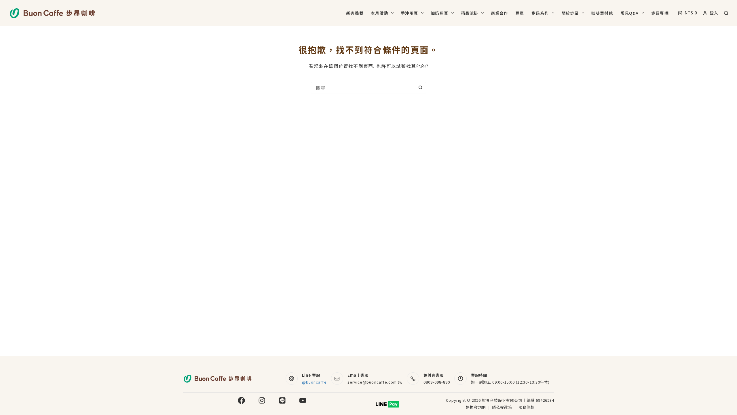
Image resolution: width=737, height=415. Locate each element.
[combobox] (363, 87)
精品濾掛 (469, 13)
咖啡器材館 (602, 13)
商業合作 (499, 13)
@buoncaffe (314, 382)
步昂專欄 (659, 13)
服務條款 (526, 407)
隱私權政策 (502, 407)
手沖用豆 (409, 13)
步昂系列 (540, 13)
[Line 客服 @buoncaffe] (292, 378)
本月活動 (379, 13)
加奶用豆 (439, 13)
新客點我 (354, 13)
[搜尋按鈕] (420, 87)
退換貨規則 (476, 407)
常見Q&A (629, 13)
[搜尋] (726, 13)
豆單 (519, 13)
